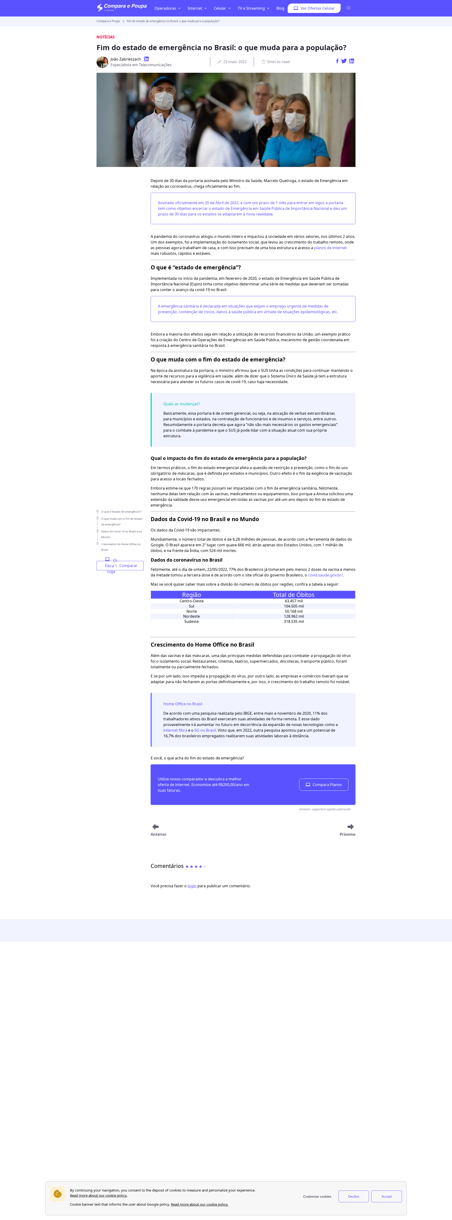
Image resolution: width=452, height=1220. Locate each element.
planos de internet (330, 247)
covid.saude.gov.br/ (325, 575)
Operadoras (165, 8)
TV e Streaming (251, 8)
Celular (220, 8)
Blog (280, 8)
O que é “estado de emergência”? (121, 511)
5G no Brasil (205, 730)
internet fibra (175, 730)
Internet (195, 8)
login (192, 885)
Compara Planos (327, 784)
